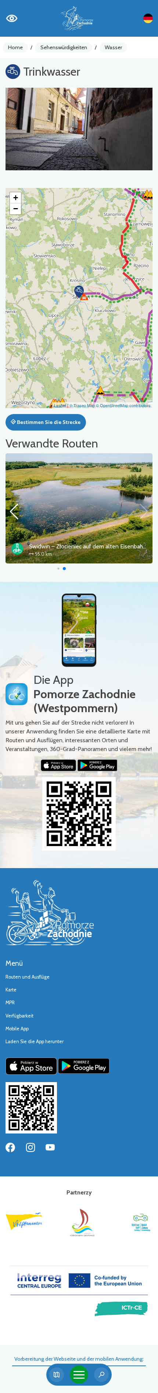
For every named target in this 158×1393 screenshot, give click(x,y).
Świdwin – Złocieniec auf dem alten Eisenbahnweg (93, 546)
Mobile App (17, 1028)
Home (15, 47)
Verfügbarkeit (19, 1016)
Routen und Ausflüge (28, 977)
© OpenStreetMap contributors (123, 405)
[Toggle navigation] (79, 1374)
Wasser (113, 47)
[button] (79, 292)
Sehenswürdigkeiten (63, 47)
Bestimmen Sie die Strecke (48, 422)
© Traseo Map (82, 405)
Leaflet (60, 405)
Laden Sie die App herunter (35, 1041)
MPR (10, 1002)
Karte (11, 990)
